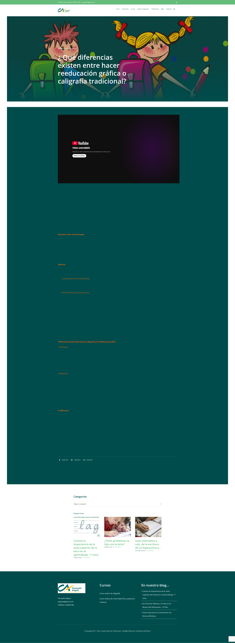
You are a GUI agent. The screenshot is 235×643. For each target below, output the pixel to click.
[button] (174, 9)
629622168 (76, 2)
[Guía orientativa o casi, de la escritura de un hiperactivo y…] (148, 527)
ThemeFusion (116, 631)
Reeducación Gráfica (67, 48)
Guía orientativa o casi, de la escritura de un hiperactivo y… (148, 544)
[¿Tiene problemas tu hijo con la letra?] (117, 527)
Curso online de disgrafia (110, 593)
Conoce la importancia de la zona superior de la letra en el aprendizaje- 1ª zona (86, 547)
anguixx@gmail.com (88, 2)
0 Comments (86, 557)
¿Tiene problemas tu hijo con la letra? (116, 542)
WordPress (147, 631)
